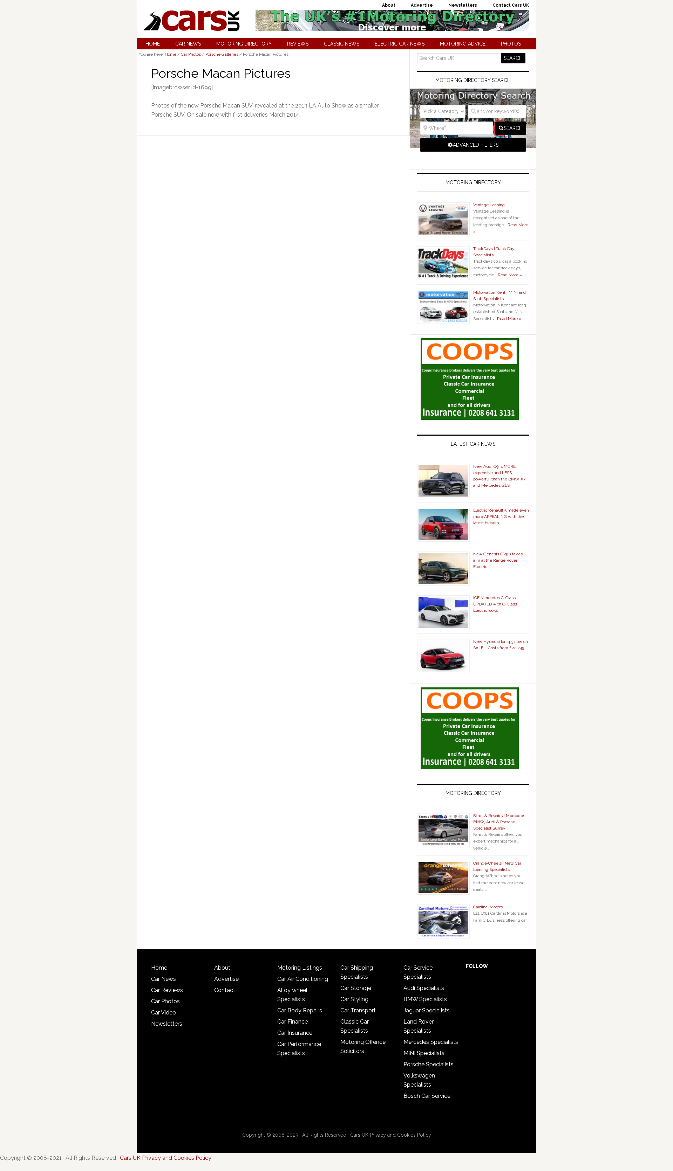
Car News (163, 979)
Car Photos (165, 1001)
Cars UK (191, 20)
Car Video (163, 1012)
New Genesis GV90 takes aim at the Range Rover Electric (498, 560)
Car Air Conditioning (302, 979)
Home (159, 967)
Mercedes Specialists (430, 1042)
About (222, 967)
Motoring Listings (299, 967)
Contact (224, 990)
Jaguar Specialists (426, 1010)
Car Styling (354, 999)
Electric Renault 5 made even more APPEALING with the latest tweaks (501, 516)
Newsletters (166, 1023)
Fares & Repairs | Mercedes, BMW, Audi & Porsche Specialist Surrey (499, 822)
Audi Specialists (423, 988)
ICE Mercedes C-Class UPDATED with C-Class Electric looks (495, 604)
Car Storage (355, 988)
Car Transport (358, 1010)
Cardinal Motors (488, 907)
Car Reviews (167, 990)
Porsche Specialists (428, 1064)
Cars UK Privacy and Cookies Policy (390, 1135)
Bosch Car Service (426, 1096)
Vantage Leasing (489, 204)
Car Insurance (294, 1033)
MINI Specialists (423, 1053)
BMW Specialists (425, 999)
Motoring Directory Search (473, 80)
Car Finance (292, 1021)
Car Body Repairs (299, 1010)
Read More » (510, 274)
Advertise (226, 979)
